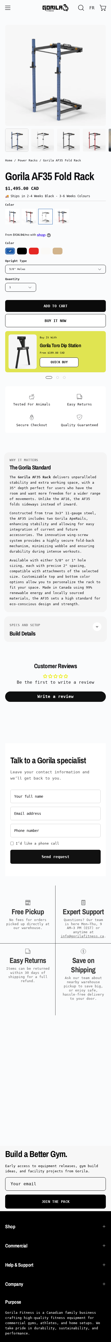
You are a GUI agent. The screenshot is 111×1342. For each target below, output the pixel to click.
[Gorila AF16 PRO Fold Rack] (29, 216)
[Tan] (57, 251)
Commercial (16, 1245)
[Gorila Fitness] (55, 7)
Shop (10, 1226)
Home (8, 160)
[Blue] (45, 216)
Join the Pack (56, 1202)
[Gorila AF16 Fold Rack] (12, 216)
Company (14, 1284)
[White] (46, 251)
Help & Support (19, 1264)
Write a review (55, 696)
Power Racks (28, 160)
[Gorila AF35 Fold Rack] (16, 140)
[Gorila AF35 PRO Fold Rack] (62, 216)
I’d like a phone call (37, 843)
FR (91, 7)
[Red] (34, 251)
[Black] (22, 251)
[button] (80, 7)
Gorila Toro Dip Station (60, 345)
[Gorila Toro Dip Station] (23, 351)
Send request (55, 856)
